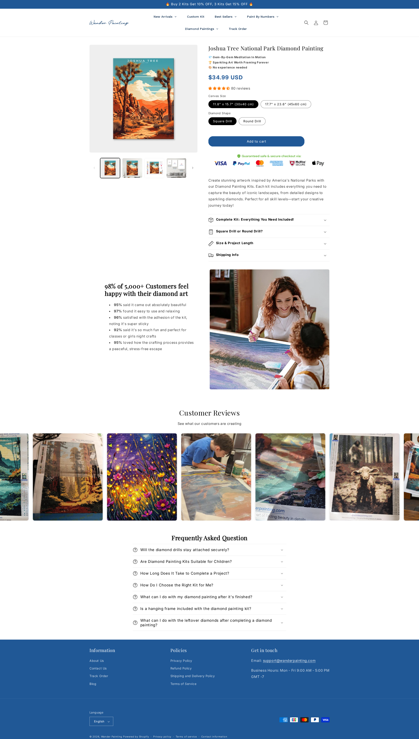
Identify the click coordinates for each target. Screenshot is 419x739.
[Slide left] (94, 168)
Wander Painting (111, 736)
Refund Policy (181, 668)
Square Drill (222, 121)
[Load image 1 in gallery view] (110, 168)
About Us (96, 660)
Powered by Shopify (136, 736)
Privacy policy (162, 736)
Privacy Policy (181, 660)
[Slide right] (192, 168)
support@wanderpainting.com (289, 660)
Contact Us (98, 668)
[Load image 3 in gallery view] (154, 168)
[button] (306, 22)
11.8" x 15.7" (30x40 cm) (233, 104)
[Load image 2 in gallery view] (132, 168)
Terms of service (186, 736)
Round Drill (252, 121)
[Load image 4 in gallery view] (176, 168)
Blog (92, 684)
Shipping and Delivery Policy (192, 676)
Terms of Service (183, 684)
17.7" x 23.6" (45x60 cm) (286, 104)
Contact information (214, 736)
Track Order (98, 676)
